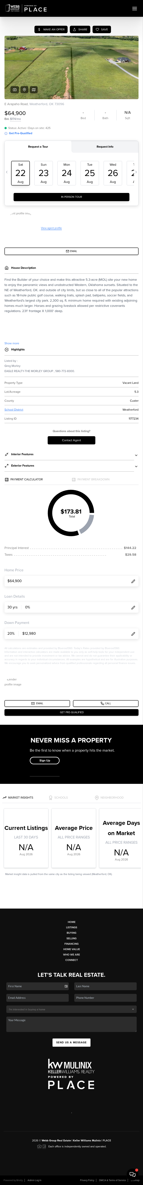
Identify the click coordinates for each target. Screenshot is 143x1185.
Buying (71, 932)
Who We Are (71, 954)
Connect (71, 960)
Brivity (19, 1180)
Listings (71, 927)
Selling (71, 938)
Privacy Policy (87, 1180)
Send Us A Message (71, 1042)
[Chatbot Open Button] (133, 1175)
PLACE (107, 1140)
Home (71, 922)
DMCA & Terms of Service (112, 1180)
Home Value (71, 949)
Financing (71, 943)
